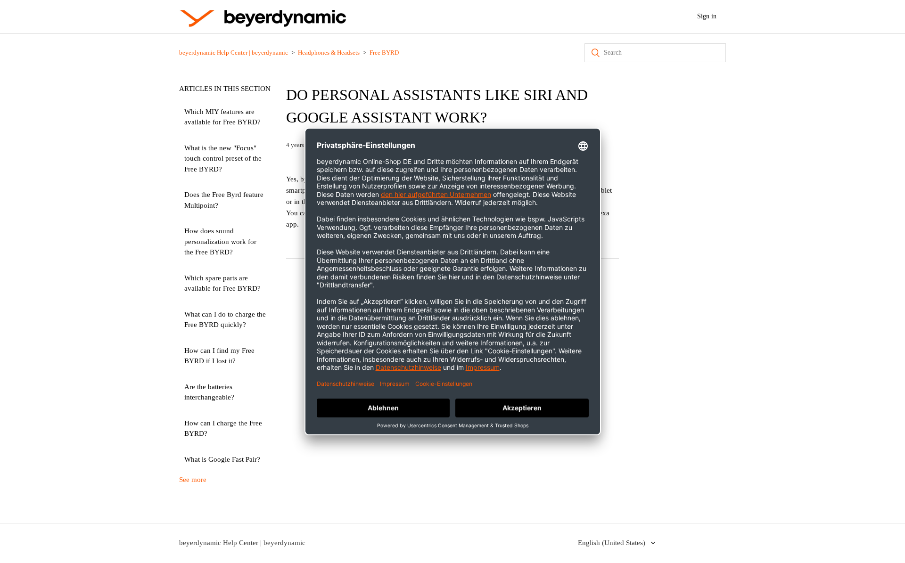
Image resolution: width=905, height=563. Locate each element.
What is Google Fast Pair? (222, 459)
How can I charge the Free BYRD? (223, 428)
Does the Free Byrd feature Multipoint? (223, 200)
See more (192, 479)
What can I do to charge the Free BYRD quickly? (225, 319)
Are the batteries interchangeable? (209, 392)
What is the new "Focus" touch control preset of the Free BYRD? (223, 158)
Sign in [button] (706, 16)
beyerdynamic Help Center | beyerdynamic (233, 52)
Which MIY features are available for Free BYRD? (222, 117)
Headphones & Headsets (329, 52)
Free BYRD (384, 52)
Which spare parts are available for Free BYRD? (222, 283)
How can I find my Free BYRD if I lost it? (219, 356)
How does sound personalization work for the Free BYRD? (220, 241)
